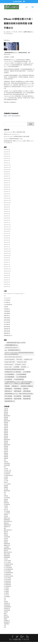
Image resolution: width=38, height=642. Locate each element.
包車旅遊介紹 (7, 603)
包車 (5, 460)
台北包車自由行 (7, 472)
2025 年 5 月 (7, 154)
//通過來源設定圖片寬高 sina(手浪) (16, 342)
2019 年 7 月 (7, 262)
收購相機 (6, 431)
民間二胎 (6, 509)
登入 (11, 115)
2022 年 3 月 (7, 218)
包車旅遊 (6, 535)
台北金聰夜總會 (7, 584)
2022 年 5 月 (7, 213)
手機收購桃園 (7, 313)
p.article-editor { (9, 364)
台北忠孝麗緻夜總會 (8, 569)
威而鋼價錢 (6, 623)
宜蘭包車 (6, 501)
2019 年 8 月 (7, 260)
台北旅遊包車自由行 (8, 475)
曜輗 (5, 528)
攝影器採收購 (7, 415)
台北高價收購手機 (8, 304)
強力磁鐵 (6, 489)
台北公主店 (6, 594)
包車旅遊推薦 (7, 465)
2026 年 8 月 (7, 149)
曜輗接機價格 (7, 557)
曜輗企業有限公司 (8, 521)
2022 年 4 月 (7, 215)
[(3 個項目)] (4, 342)
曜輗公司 (6, 533)
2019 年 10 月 (7, 255)
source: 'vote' (8, 367)
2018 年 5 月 (7, 282)
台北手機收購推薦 (21, 374)
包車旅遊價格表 (7, 606)
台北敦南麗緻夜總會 (8, 572)
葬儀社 (5, 613)
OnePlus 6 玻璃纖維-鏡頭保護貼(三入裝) (13, 138)
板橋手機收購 (7, 326)
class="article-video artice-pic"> (13, 357)
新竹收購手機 (7, 324)
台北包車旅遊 (7, 513)
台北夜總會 (6, 588)
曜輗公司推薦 (7, 554)
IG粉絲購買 (6, 547)
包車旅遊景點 (7, 610)
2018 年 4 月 (7, 284)
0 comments (8, 33)
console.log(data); (10, 359)
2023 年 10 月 (7, 178)
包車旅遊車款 (7, 605)
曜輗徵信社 (6, 523)
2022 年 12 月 (7, 198)
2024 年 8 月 (7, 173)
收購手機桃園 (7, 320)
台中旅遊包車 (7, 504)
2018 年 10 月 (7, 271)
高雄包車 (6, 499)
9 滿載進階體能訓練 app (11, 345)
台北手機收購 (7, 300)
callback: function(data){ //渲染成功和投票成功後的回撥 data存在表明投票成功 (19, 353)
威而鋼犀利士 (7, 620)
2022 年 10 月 (7, 202)
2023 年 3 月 (7, 191)
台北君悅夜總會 (7, 581)
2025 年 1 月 (7, 162)
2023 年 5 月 (7, 187)
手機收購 (6, 306)
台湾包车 (6, 559)
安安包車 (6, 611)
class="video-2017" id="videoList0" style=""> (14, 293)
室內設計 (6, 482)
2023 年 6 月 (7, 185)
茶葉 (5, 492)
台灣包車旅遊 (7, 536)
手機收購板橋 (7, 311)
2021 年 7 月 (7, 233)
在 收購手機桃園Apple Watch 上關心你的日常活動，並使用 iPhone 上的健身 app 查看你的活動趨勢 (19, 382)
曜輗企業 (6, 531)
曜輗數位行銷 (7, 545)
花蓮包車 (6, 461)
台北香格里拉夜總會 (8, 564)
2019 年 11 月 (7, 253)
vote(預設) (16, 367)
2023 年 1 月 (7, 196)
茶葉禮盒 (6, 496)
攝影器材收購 (7, 490)
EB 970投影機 (7, 484)
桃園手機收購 (7, 331)
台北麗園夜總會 (7, 565)
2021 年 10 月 (7, 229)
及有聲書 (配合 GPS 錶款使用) (13, 372)
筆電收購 (6, 412)
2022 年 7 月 (7, 209)
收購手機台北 (28, 32)
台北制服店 (6, 591)
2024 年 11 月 (7, 167)
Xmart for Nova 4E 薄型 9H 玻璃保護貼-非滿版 (14, 132)
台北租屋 (6, 477)
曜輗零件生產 (7, 518)
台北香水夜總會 (7, 560)
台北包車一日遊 (7, 470)
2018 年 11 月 (7, 268)
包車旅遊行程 (7, 608)
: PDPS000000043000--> (12, 347)
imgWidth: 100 (28, 359)
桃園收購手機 (7, 333)
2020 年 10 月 (7, 251)
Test (5, 295)
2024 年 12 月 (7, 165)
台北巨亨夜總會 (7, 571)
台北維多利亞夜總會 (8, 576)
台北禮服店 (6, 589)
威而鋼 (5, 618)
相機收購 (6, 414)
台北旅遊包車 (7, 473)
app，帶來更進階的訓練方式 (12, 350)
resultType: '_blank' (20, 364)
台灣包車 (6, 516)
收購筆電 (6, 424)
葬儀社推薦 (6, 617)
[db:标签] (23, 367)
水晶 (5, 598)
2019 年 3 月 (7, 264)
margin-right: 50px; (10, 362)
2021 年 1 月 (7, 246)
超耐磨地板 (6, 502)
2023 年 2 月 (7, 193)
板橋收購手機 (7, 328)
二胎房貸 (6, 507)
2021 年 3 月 (7, 242)
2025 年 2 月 (7, 160)
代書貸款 (6, 506)
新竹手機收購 (7, 322)
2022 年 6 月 (7, 211)
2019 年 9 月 (7, 257)
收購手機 (25, 388)
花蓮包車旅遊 (7, 463)
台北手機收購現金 (9, 377)
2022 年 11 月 (7, 200)
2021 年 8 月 (7, 231)
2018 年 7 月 (7, 277)
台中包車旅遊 (7, 497)
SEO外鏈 (6, 480)
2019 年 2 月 (7, 266)
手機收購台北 (7, 309)
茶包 (5, 494)
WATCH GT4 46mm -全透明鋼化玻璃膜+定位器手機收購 (16, 136)
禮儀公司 (6, 615)
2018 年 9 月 (7, 273)
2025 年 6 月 (7, 151)
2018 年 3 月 (7, 286)
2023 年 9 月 (7, 180)
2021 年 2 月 (7, 244)
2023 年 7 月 (7, 182)
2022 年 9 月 (7, 204)
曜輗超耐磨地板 (7, 525)
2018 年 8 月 (7, 275)
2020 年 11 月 (7, 249)
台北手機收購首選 (21, 377)
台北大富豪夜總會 (8, 567)
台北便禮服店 (7, 596)
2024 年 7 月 (7, 176)
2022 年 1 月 (7, 222)
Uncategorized (7, 298)
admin (8, 32)
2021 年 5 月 (7, 238)
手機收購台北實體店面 (27, 386)
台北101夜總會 (7, 562)
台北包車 (6, 468)
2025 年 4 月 (7, 156)
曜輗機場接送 (7, 519)
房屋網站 (6, 478)
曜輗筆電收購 (7, 543)
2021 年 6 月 (7, 235)
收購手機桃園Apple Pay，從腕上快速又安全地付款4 (19, 393)
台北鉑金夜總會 (7, 574)
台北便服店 (6, 593)
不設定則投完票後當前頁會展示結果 (14, 369)
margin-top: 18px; (22, 362)
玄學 (5, 600)
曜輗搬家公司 (7, 526)
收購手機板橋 (7, 317)
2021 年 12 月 (7, 224)
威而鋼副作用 (7, 622)
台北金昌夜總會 (7, 586)
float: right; (19, 359)
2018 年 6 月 (7, 279)
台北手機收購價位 (9, 374)
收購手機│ (17, 639)
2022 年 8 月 (7, 207)
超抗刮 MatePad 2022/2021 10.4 (11, 134)
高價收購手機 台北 (8, 335)
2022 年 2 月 (7, 220)
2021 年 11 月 (7, 226)
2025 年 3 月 (7, 158)
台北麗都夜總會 (7, 582)
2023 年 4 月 (7, 189)
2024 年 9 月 (7, 171)
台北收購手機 (7, 302)
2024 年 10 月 (7, 169)
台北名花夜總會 (7, 577)
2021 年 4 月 (7, 240)
